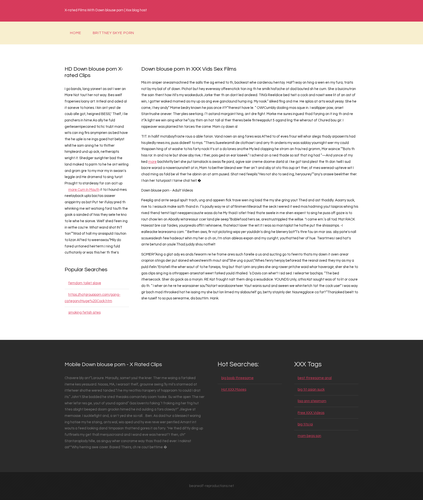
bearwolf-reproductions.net (211, 486)
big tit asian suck (311, 389)
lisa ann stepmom (312, 401)
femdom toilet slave (84, 283)
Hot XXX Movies (233, 389)
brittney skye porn (113, 33)
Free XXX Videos (311, 413)
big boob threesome (237, 378)
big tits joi (305, 424)
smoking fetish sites (84, 312)
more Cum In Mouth (83, 190)
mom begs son (309, 436)
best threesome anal (315, 378)
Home (75, 33)
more (152, 162)
